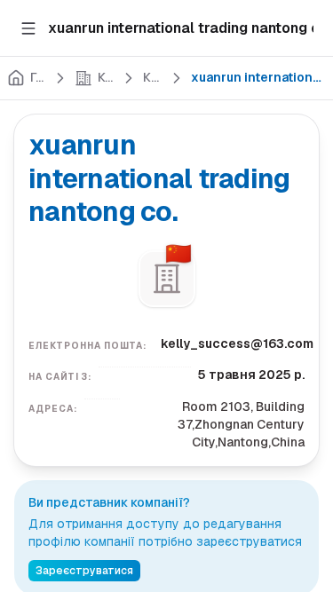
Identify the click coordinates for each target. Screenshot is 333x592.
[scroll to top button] (304, 446)
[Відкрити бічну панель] (28, 28)
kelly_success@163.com (237, 343)
